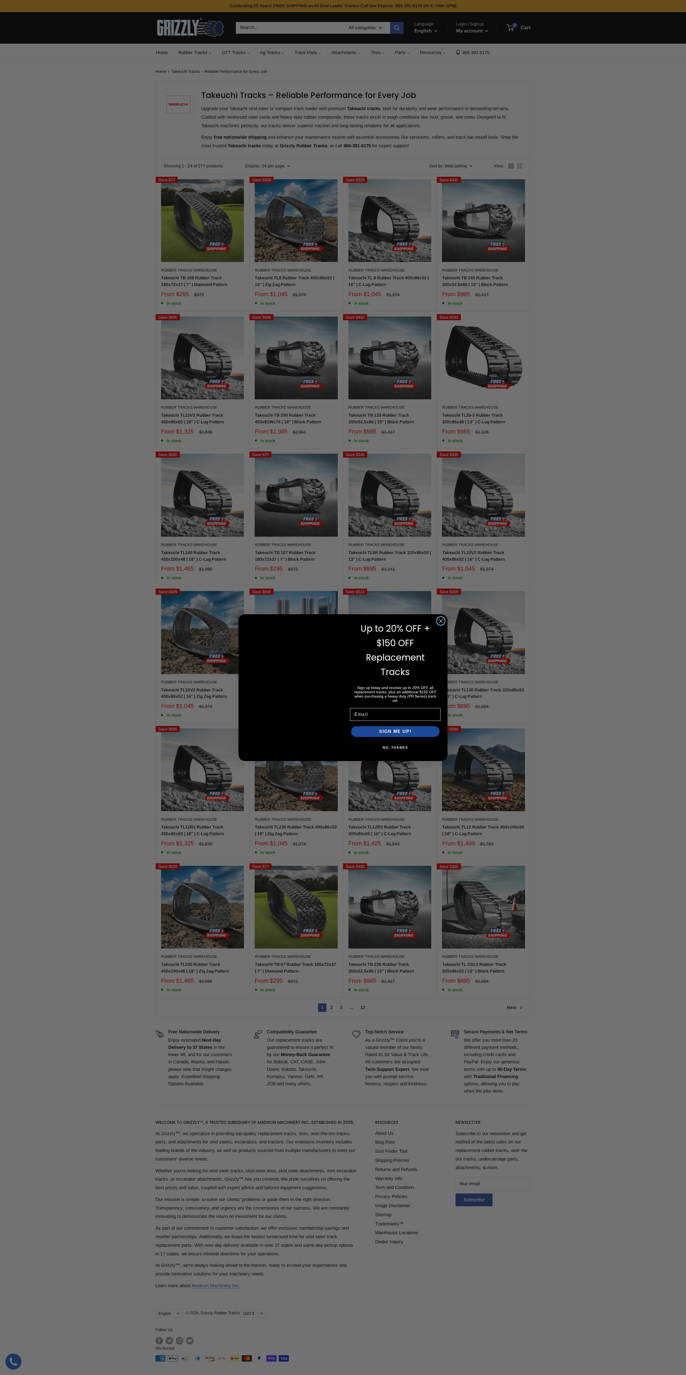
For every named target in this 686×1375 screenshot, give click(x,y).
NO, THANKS (395, 747)
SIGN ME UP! (395, 731)
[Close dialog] (441, 621)
